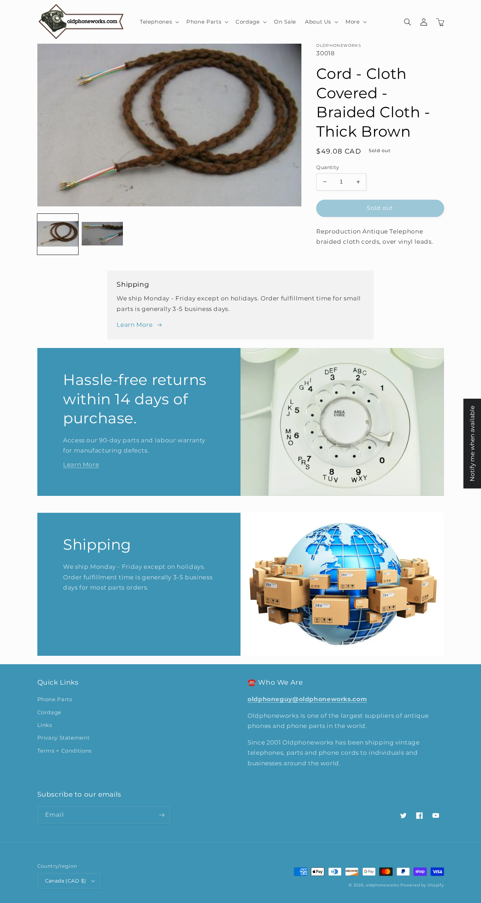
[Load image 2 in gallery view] (102, 234)
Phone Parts (54, 699)
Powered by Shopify (422, 885)
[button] (158, 22)
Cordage (49, 712)
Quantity (327, 167)
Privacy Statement (63, 738)
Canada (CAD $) (65, 881)
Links (44, 725)
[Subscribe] (162, 814)
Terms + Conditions (64, 751)
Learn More (134, 324)
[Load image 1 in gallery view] (57, 234)
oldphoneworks (382, 885)
